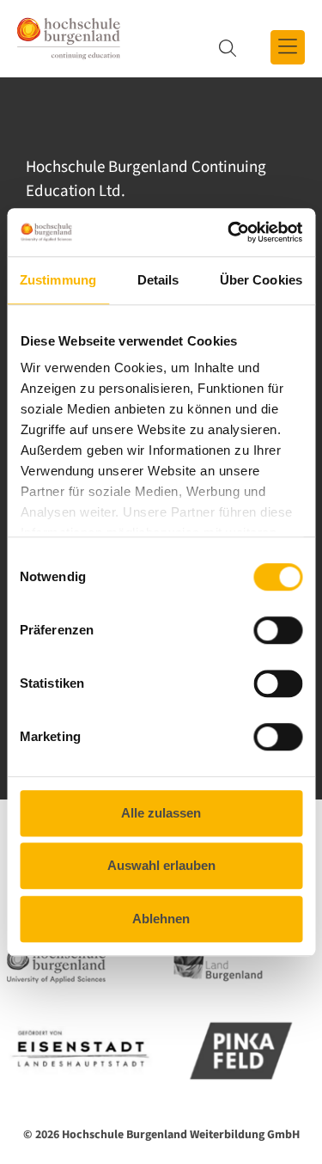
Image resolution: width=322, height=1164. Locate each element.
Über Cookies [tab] (261, 280)
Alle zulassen (161, 813)
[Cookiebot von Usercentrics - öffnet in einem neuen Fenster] (229, 232)
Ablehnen (161, 918)
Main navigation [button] (287, 47)
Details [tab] (158, 280)
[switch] (267, 630)
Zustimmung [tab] (58, 280)
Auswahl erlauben (161, 865)
